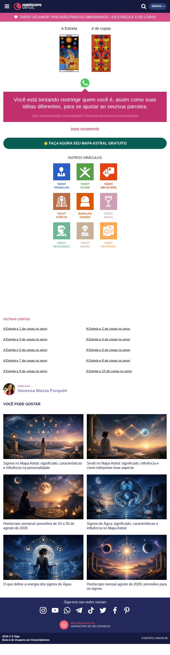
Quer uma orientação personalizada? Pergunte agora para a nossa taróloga (85, 115)
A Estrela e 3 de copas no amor (25, 339)
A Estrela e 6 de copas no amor (108, 350)
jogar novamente (85, 129)
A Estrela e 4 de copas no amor (108, 339)
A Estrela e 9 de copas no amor (25, 371)
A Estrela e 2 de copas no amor (108, 328)
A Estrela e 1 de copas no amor (25, 328)
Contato (148, 638)
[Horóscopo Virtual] (46, 6)
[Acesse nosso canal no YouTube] (55, 611)
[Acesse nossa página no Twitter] (103, 611)
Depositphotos (40, 640)
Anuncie (162, 638)
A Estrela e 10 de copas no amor (109, 371)
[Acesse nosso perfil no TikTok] (91, 611)
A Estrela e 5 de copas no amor (25, 350)
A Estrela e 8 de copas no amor (108, 360)
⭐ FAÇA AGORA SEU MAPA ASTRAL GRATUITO (85, 143)
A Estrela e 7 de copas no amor (25, 360)
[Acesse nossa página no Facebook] (115, 611)
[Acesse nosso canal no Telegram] (79, 611)
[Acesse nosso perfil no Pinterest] (127, 611)
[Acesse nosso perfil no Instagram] (43, 611)
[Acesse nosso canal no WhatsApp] (67, 611)
